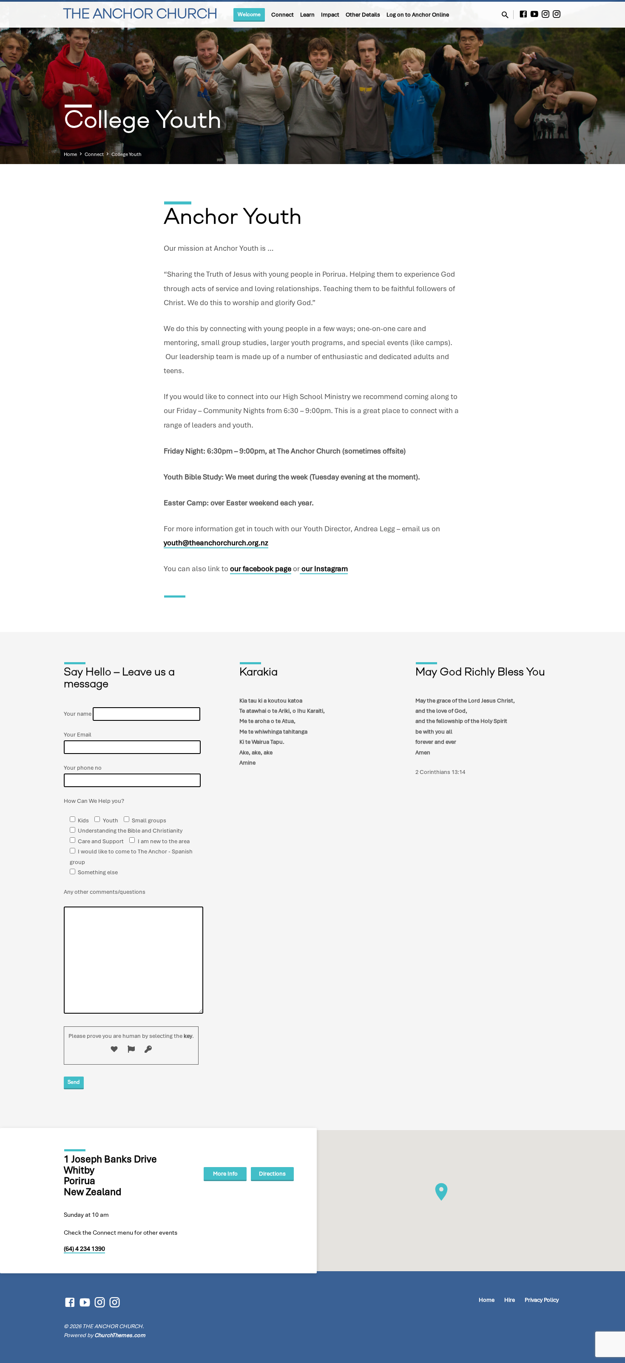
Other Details (363, 14)
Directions (272, 1173)
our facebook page (260, 568)
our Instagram (324, 568)
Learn (307, 14)
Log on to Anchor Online (417, 14)
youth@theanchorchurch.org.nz (216, 542)
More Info (225, 1173)
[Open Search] (505, 15)
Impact (330, 14)
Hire (509, 1299)
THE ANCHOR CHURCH (140, 15)
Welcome (249, 14)
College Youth (126, 154)
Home (70, 154)
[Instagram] (545, 14)
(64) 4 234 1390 (84, 1248)
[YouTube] (534, 14)
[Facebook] (523, 14)
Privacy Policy (542, 1299)
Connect (282, 14)
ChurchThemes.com (119, 1335)
